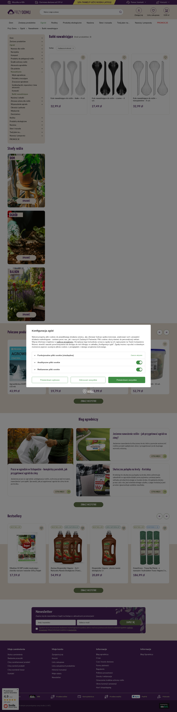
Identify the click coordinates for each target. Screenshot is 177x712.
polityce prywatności (65, 342)
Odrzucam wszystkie (88, 380)
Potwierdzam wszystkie (127, 380)
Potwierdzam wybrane (50, 380)
